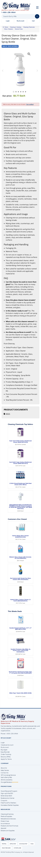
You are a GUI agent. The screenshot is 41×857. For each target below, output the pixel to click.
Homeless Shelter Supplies (10, 805)
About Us (4, 768)
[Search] (37, 16)
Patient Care (5, 821)
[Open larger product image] (19, 69)
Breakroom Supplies (8, 830)
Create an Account (7, 745)
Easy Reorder (5, 752)
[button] (3, 72)
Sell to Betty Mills (6, 777)
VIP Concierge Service (8, 775)
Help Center (5, 770)
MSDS (8, 414)
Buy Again (4, 750)
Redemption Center (7, 798)
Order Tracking (6, 754)
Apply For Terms (6, 759)
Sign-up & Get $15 (7, 793)
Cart (33, 21)
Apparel (3, 828)
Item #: (5, 46)
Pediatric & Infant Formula (9, 826)
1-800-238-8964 (12, 733)
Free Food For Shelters (8, 803)
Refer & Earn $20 (6, 796)
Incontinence (5, 823)
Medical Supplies (6, 816)
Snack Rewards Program (9, 791)
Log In (7, 21)
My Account (20, 21)
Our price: (7, 96)
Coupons (4, 800)
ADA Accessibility (6, 780)
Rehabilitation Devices (8, 819)
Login (3, 742)
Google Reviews (9, 782)
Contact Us (4, 773)
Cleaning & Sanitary (7, 814)
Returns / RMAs (6, 757)
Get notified (30, 104)
